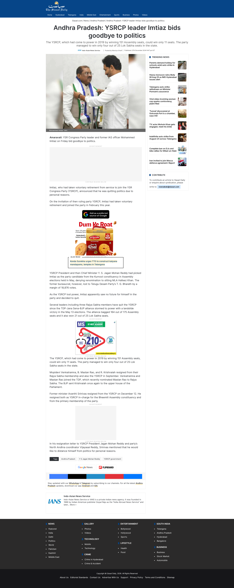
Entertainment (105, 15)
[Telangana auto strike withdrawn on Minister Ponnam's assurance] (182, 89)
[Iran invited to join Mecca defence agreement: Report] (182, 162)
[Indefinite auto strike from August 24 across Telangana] (182, 137)
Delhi (51, 537)
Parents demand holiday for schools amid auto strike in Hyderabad (162, 65)
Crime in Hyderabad (94, 559)
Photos (136, 15)
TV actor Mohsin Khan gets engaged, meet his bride (162, 125)
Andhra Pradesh (97, 20)
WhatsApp (74, 483)
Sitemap (171, 577)
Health (124, 548)
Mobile (88, 544)
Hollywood (126, 533)
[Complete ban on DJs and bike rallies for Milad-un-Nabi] (182, 149)
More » (73, 504)
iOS (96, 486)
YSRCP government (112, 459)
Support (124, 577)
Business (126, 15)
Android (86, 486)
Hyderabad (59, 15)
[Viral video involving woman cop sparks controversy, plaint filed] (182, 101)
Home (49, 15)
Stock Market (163, 556)
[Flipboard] (106, 467)
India (81, 15)
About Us (64, 577)
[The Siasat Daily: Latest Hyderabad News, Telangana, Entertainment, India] (56, 6)
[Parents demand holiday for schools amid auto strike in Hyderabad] (182, 65)
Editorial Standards (79, 577)
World (51, 545)
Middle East (91, 15)
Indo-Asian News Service (91, 50)
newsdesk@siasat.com (169, 187)
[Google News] (85, 467)
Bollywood (126, 529)
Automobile (162, 560)
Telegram (85, 483)
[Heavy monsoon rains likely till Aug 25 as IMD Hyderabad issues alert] (182, 77)
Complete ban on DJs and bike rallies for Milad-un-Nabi (162, 149)
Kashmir (52, 553)
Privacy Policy (136, 577)
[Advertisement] (95, 164)
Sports (116, 15)
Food (123, 552)
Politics (52, 541)
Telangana (72, 15)
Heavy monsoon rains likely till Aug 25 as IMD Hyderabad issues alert (163, 77)
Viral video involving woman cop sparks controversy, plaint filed (162, 101)
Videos (144, 15)
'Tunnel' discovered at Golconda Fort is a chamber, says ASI (162, 113)
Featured (53, 529)
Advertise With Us (110, 577)
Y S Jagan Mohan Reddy (89, 459)
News (86, 20)
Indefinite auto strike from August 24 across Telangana (162, 137)
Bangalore (161, 541)
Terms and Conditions (155, 577)
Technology (90, 548)
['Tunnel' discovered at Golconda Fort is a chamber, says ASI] (182, 113)
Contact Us (95, 577)
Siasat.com (77, 20)
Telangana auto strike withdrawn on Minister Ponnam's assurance (159, 89)
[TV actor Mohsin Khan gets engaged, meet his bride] (182, 125)
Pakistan (52, 549)
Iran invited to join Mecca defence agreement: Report (162, 161)
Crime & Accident (93, 563)
